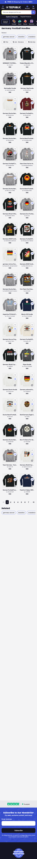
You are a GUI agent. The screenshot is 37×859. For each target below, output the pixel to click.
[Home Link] (13, 7)
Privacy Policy (24, 835)
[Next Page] (33, 502)
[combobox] (17, 12)
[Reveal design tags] (15, 59)
